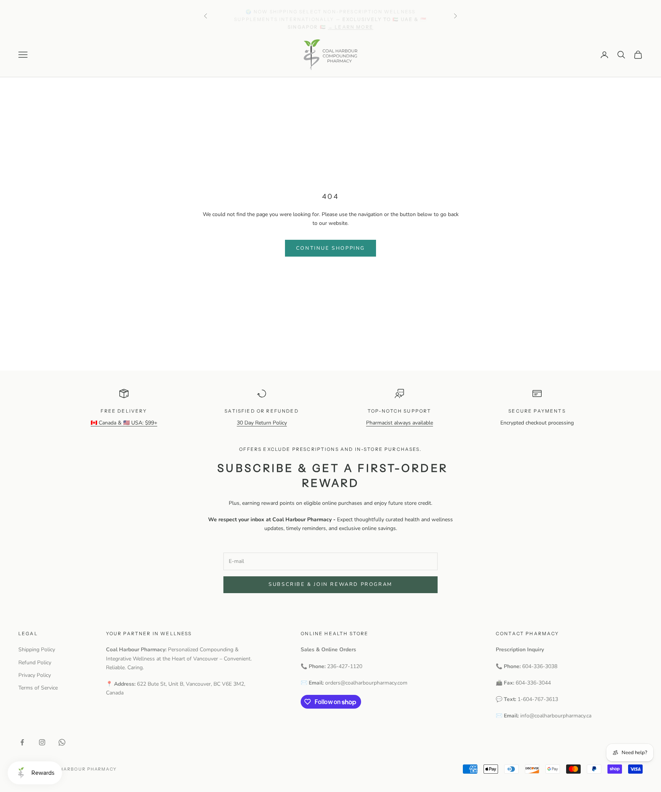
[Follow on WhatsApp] (62, 742)
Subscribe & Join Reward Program (330, 584)
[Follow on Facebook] (22, 742)
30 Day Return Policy (262, 422)
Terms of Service (38, 687)
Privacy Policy (34, 675)
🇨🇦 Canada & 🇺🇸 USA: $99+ (124, 422)
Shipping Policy (36, 649)
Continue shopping (330, 248)
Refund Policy (34, 662)
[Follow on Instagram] (42, 742)
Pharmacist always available (399, 422)
